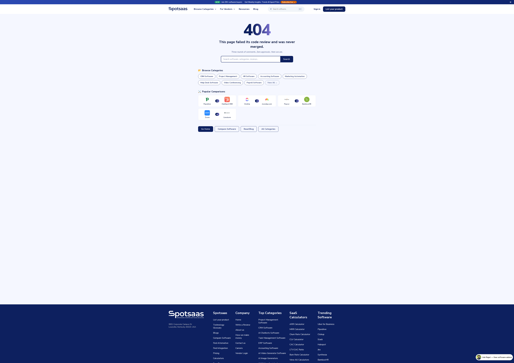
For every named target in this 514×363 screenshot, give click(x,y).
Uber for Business (326, 324)
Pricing (216, 353)
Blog (255, 9)
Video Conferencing (232, 82)
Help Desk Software (209, 82)
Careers (239, 348)
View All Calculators (299, 359)
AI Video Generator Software (272, 353)
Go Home (205, 129)
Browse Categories (204, 9)
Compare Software (227, 129)
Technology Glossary (218, 326)
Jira (319, 349)
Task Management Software (271, 337)
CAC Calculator (297, 344)
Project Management (228, 76)
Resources (244, 9)
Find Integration (220, 348)
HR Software (248, 76)
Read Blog (249, 129)
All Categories (268, 129)
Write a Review (242, 324)
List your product (334, 9)
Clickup (321, 334)
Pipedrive (322, 329)
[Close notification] (510, 2)
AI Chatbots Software (268, 332)
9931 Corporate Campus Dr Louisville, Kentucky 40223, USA (182, 325)
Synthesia (322, 354)
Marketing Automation (295, 76)
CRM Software (206, 76)
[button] (257, 2)
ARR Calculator (297, 324)
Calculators (218, 358)
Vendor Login (241, 353)
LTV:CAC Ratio (297, 349)
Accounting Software (269, 76)
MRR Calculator (297, 329)
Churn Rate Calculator (300, 334)
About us (239, 329)
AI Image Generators (268, 358)
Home (238, 319)
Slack (320, 339)
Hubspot (322, 344)
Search (286, 59)
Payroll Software (254, 82)
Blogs (216, 332)
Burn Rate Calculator (299, 354)
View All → (272, 82)
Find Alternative (220, 343)
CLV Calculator (296, 339)
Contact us (240, 343)
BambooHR (323, 359)
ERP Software (265, 343)
